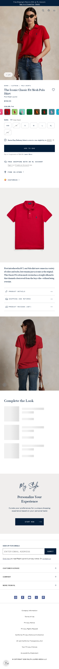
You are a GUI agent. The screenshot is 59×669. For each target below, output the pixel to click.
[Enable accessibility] (6, 663)
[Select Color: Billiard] (29, 112)
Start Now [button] (29, 522)
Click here (7, 558)
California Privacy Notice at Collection (29, 634)
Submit (50, 551)
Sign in (10, 165)
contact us (46, 558)
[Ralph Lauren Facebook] (22, 597)
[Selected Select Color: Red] (7, 112)
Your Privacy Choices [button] (29, 647)
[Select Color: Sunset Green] (22, 112)
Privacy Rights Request (29, 628)
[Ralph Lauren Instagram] (15, 597)
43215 (49, 140)
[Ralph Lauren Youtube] (29, 597)
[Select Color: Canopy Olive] (37, 112)
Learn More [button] (28, 154)
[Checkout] (48, 10)
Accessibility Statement (29, 653)
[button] (43, 10)
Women (6, 86)
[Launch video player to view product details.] (5, 385)
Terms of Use (29, 616)
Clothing (14, 86)
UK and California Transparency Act (29, 640)
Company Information (29, 610)
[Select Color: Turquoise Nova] (52, 112)
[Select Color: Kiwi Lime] (15, 112)
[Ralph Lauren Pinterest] (43, 597)
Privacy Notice (29, 622)
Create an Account (22, 165)
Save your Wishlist (53, 89)
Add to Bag (29, 148)
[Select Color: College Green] (44, 112)
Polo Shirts (26, 86)
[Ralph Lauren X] (36, 597)
